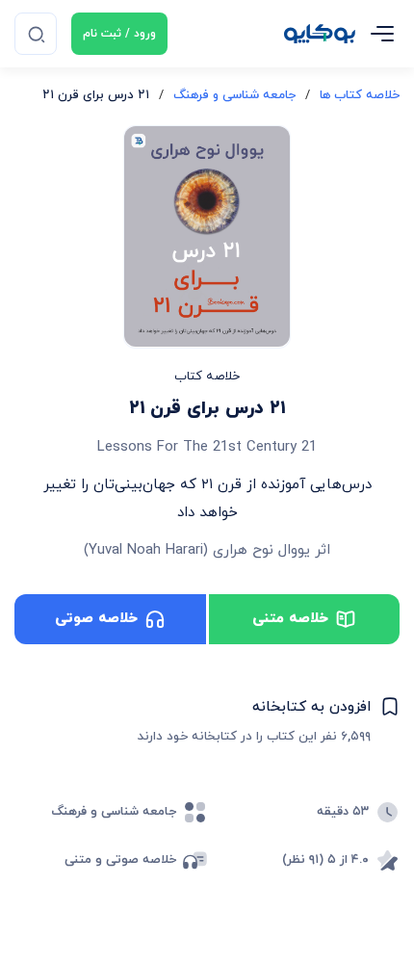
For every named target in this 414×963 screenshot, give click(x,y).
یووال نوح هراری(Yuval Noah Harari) (197, 550)
